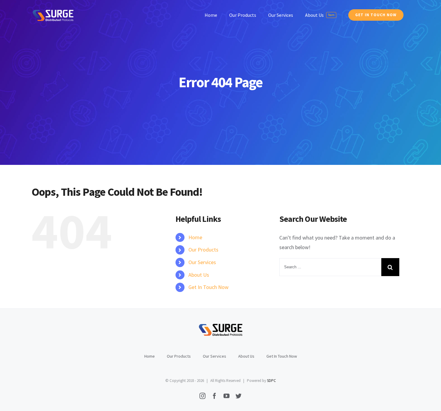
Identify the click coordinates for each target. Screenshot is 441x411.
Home (195, 237)
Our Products (203, 249)
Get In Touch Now (208, 287)
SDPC (271, 380)
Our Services (202, 262)
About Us (198, 274)
